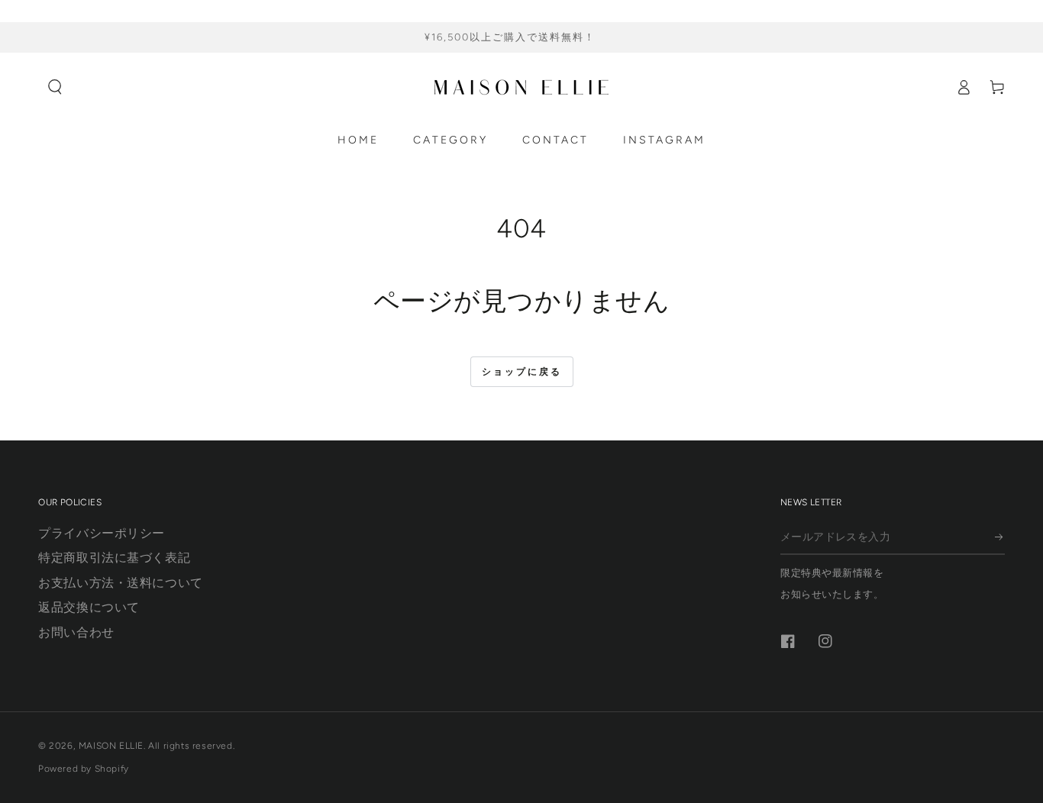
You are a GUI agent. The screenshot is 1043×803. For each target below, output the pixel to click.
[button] (55, 87)
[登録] (1000, 537)
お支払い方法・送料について (120, 583)
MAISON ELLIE (111, 745)
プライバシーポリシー (101, 533)
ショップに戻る (522, 371)
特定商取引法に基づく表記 (114, 557)
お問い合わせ (76, 631)
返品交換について (89, 607)
